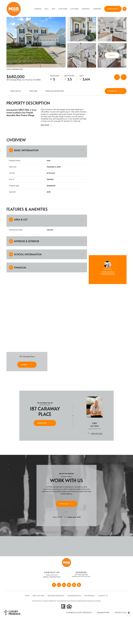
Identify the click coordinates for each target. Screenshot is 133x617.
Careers (97, 9)
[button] (116, 91)
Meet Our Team (38, 595)
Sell (47, 9)
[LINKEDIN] (64, 585)
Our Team (62, 9)
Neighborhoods (74, 595)
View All (112, 55)
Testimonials (89, 595)
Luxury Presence (83, 612)
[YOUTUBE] (69, 585)
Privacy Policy (122, 612)
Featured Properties (56, 595)
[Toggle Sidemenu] (124, 9)
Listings (74, 9)
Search (38, 9)
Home (27, 595)
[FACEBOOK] (54, 585)
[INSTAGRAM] (59, 585)
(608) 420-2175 (113, 9)
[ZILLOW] (79, 585)
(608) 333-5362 (108, 272)
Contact (86, 9)
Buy (53, 9)
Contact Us (103, 595)
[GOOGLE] (74, 585)
